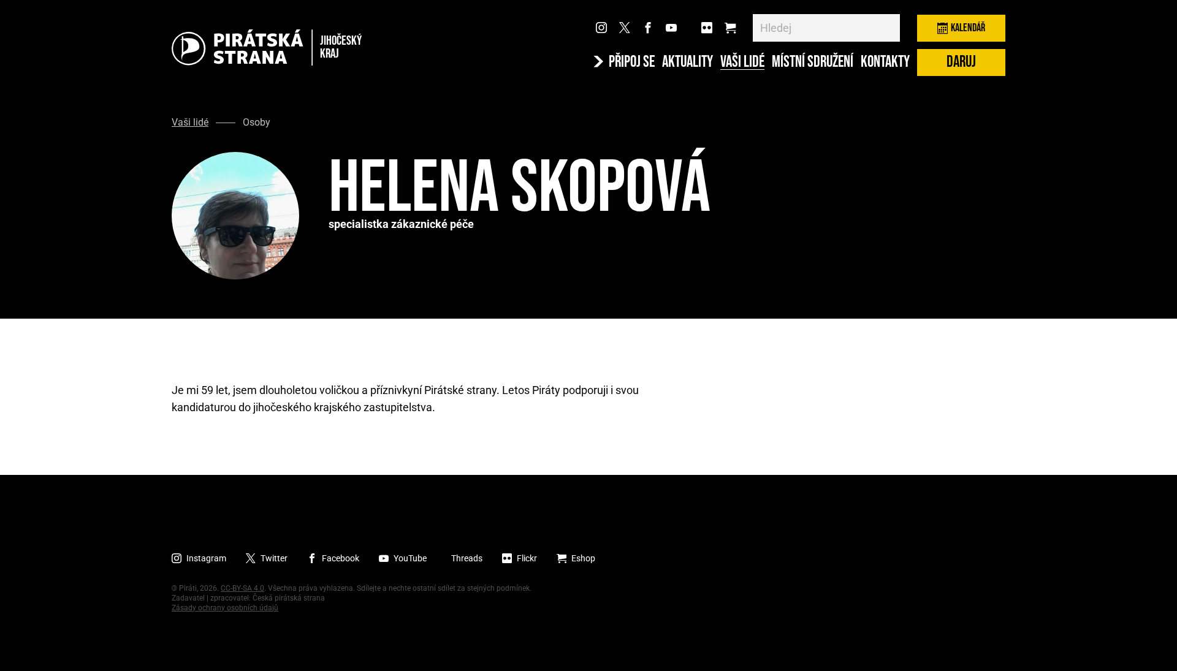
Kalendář (968, 27)
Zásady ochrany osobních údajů (225, 608)
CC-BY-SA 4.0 (242, 588)
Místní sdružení (812, 62)
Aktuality (687, 62)
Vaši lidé (742, 62)
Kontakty (885, 62)
